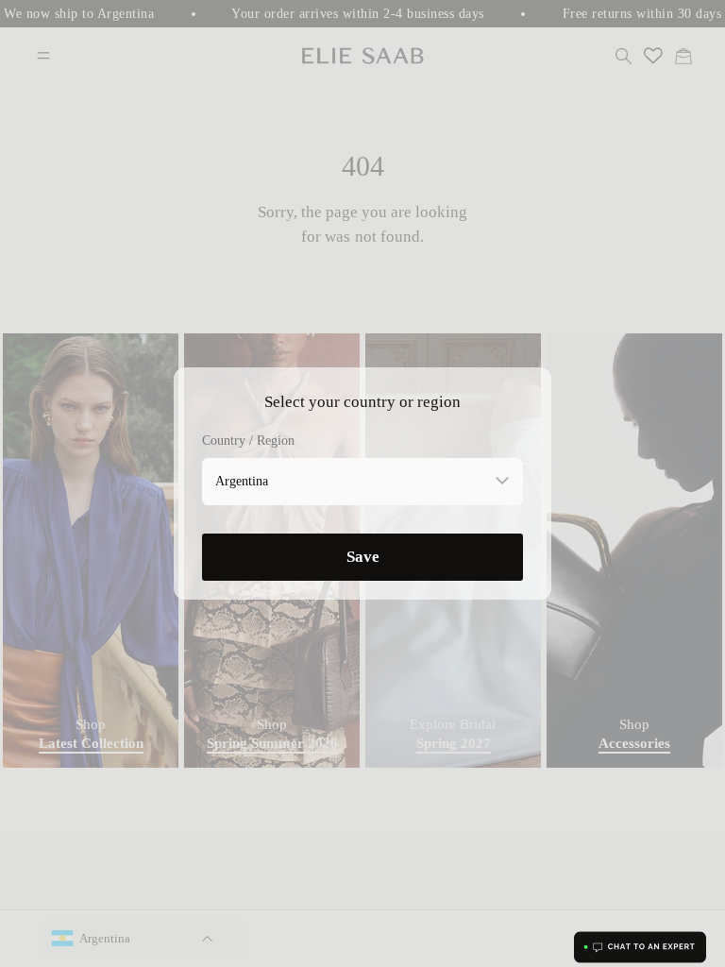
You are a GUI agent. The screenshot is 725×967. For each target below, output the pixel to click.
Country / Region (248, 440)
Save (362, 557)
